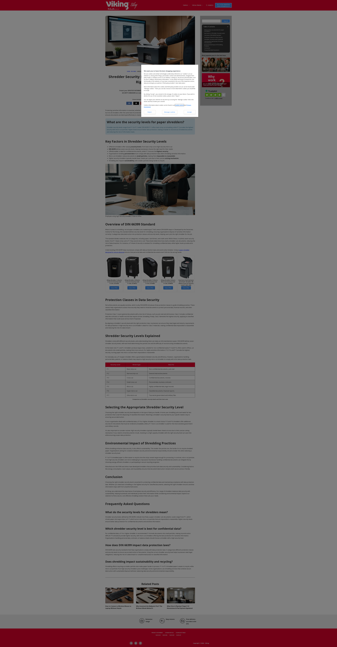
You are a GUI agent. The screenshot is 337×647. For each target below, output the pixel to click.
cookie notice (179, 105)
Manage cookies (169, 112)
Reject (150, 112)
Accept (189, 112)
